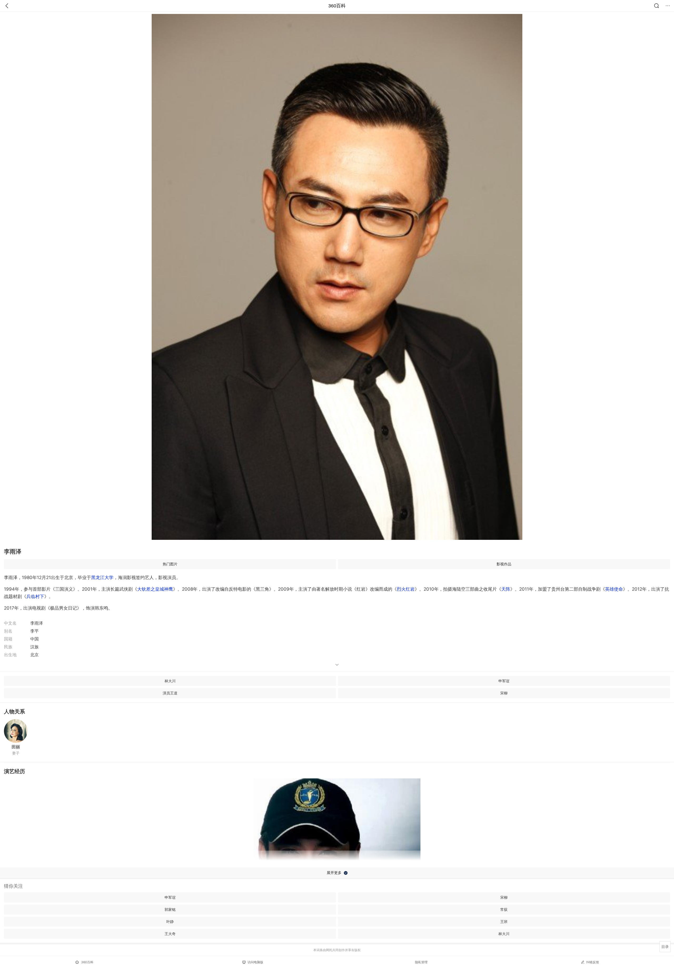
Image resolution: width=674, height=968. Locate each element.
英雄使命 (614, 589)
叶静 (170, 921)
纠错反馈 (592, 962)
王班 (504, 921)
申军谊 (503, 681)
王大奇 (170, 933)
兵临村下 (35, 596)
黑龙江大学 (102, 577)
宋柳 (504, 693)
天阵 (505, 589)
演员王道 (170, 693)
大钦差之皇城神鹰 (155, 589)
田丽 (16, 746)
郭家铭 (170, 909)
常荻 (504, 909)
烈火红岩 (406, 589)
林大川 (170, 681)
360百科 (337, 5)
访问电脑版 (255, 962)
